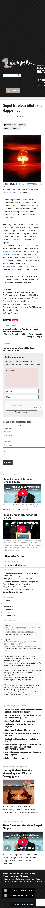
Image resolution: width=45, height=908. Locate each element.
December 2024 (9, 615)
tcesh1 (7, 625)
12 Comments (11, 125)
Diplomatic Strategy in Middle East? (17, 634)
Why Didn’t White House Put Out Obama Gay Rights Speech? (23, 753)
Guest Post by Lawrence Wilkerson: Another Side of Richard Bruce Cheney (23, 711)
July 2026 (6, 601)
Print (23, 125)
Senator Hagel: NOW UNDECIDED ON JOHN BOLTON (22, 735)
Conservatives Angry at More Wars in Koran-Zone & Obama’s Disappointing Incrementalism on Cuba (23, 747)
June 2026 (7, 604)
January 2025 (8, 612)
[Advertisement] (22, 23)
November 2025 (9, 610)
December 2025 (9, 607)
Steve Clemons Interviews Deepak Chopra (18, 480)
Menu (15, 91)
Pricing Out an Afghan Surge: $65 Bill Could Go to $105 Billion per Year (23, 716)
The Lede (13, 193)
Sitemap (24, 876)
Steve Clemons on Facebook (22, 895)
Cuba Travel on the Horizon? (17, 758)
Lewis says (10, 266)
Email (8, 129)
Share (17, 129)
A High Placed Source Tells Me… (16, 587)
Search (18, 75)
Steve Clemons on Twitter (23, 890)
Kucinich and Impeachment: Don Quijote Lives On (21, 740)
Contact (6, 876)
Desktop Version (23, 904)
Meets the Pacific (25, 861)
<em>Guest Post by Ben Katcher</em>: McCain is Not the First (20, 330)
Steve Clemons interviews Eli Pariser (20, 516)
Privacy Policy (28, 873)
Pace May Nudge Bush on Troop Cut (20, 721)
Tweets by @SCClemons (14, 565)
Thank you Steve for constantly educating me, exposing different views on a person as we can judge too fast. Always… (21, 658)
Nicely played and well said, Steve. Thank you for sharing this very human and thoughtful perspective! (22, 673)
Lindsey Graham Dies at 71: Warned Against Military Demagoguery (18, 773)
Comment (10, 370)
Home (38, 80)
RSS (39, 86)
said (14, 254)
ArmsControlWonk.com (13, 251)
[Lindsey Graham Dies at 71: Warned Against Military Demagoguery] (19, 792)
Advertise (15, 873)
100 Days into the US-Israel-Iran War (17, 579)
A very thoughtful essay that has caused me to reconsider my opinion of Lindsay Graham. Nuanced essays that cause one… (21, 687)
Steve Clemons (7, 117)
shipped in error (14, 228)
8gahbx (7, 640)
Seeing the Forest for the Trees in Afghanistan (19, 725)
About (15, 876)
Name (9, 391)
